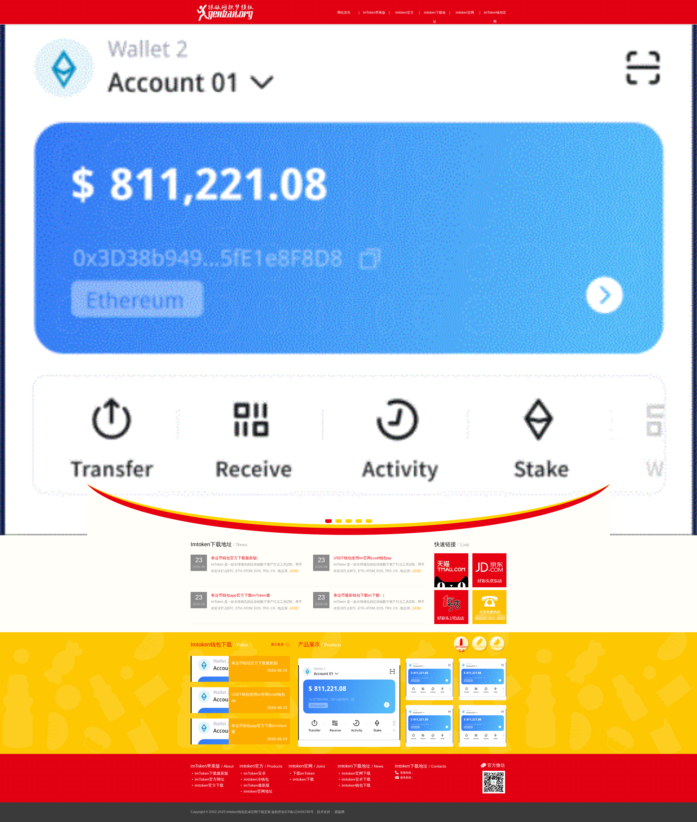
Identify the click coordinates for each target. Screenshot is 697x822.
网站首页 (343, 12)
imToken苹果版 (374, 12)
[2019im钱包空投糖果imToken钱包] (429, 679)
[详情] (294, 571)
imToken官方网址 (209, 779)
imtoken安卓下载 (356, 779)
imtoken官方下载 (209, 785)
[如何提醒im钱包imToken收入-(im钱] (482, 726)
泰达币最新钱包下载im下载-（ (359, 595)
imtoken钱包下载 (356, 785)
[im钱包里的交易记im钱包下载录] (429, 726)
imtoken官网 (465, 12)
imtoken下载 (303, 779)
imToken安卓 (255, 773)
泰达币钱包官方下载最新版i (234, 558)
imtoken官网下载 (356, 773)
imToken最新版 (257, 785)
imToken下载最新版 (211, 773)
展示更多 (277, 644)
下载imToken (304, 773)
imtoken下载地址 (434, 17)
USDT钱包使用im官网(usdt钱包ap (363, 558)
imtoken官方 (404, 12)
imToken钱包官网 (495, 17)
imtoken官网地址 (258, 791)
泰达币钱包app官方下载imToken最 (240, 595)
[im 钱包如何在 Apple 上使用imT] (482, 679)
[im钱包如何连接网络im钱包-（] (349, 702)
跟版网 (339, 812)
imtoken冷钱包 (256, 779)
